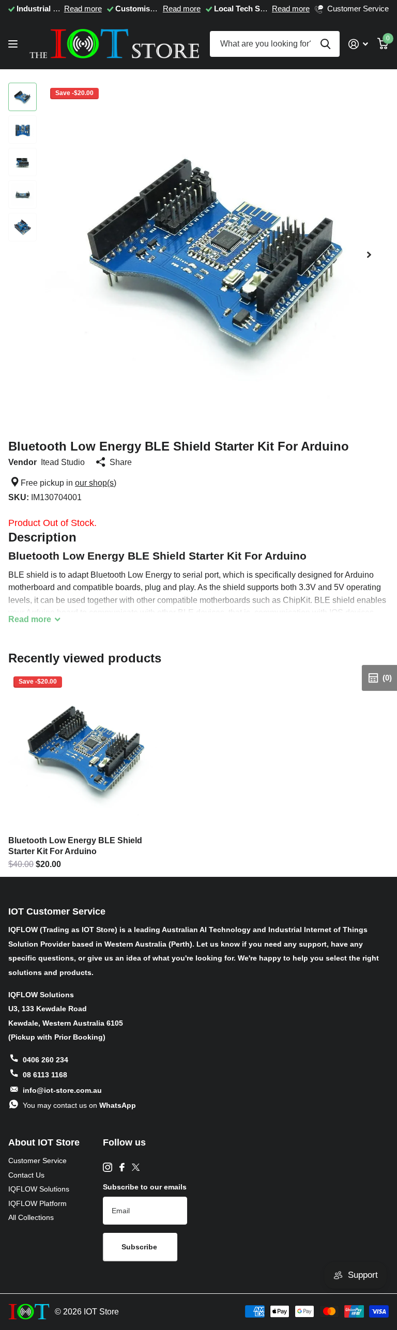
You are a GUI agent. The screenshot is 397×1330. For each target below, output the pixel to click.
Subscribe (140, 1247)
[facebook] (122, 1167)
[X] (136, 1167)
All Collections (31, 1217)
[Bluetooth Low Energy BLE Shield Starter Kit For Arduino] (86, 749)
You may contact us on (79, 1105)
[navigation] (22, 97)
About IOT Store (44, 1142)
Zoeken (325, 44)
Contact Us (26, 1175)
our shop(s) (95, 482)
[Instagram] (107, 1167)
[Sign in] (358, 44)
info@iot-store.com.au (62, 1090)
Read (29, 619)
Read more (83, 9)
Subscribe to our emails (145, 1187)
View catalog (14, 44)
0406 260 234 (45, 1060)
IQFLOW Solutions (38, 1189)
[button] (369, 254)
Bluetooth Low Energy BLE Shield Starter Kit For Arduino (75, 846)
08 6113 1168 (45, 1075)
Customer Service (37, 1160)
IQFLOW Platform (37, 1203)
